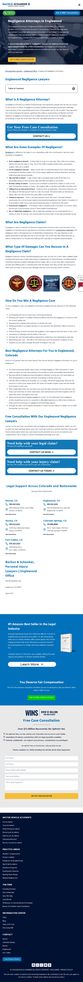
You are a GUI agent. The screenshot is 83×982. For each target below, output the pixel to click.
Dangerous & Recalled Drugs (13, 860)
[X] (41, 965)
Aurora (5, 939)
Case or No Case (8, 924)
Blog (4, 921)
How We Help (8, 896)
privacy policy (59, 977)
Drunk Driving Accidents (11, 829)
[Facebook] (33, 965)
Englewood (7, 949)
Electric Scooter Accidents (12, 842)
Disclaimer (54, 969)
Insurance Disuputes (10, 867)
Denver (5, 946)
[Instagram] (37, 965)
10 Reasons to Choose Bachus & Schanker (18, 903)
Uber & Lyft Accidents (11, 836)
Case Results (7, 899)
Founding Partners (9, 889)
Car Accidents (8, 822)
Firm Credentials (8, 892)
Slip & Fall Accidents (10, 864)
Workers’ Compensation (11, 854)
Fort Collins (7, 952)
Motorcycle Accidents (11, 832)
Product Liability (8, 857)
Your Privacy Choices (12, 959)
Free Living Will (8, 928)
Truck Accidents (8, 825)
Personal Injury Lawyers (13, 71)
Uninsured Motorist (10, 839)
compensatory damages (64, 230)
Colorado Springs (9, 942)
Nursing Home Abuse (10, 874)
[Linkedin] (49, 965)
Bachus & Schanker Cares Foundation (16, 906)
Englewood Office (30, 71)
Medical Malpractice (10, 878)
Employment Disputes (11, 871)
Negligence (9, 152)
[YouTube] (45, 965)
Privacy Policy (67, 969)
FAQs (4, 917)
